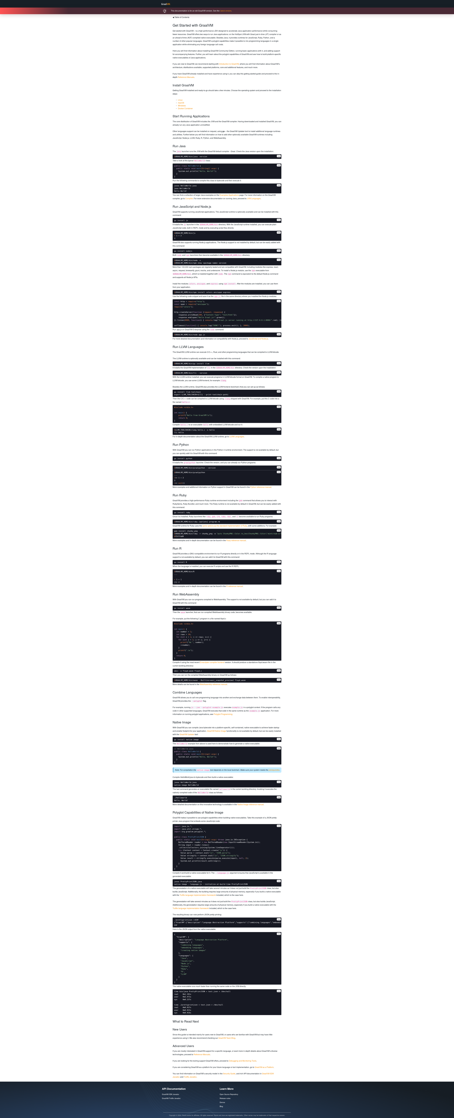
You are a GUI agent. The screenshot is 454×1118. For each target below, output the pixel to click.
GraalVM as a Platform (264, 1067)
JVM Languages (254, 198)
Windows (182, 105)
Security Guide (229, 1073)
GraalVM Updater (187, 734)
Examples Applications (229, 195)
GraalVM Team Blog (226, 1038)
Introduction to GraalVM (229, 63)
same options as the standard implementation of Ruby (224, 525)
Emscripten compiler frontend (212, 662)
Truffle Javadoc (190, 1076)
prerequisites (274, 770)
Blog (221, 1106)
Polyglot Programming (223, 714)
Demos (222, 1102)
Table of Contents (181, 17)
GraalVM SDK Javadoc (170, 1094)
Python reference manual (260, 487)
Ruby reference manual (236, 540)
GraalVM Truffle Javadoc (171, 1098)
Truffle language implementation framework (198, 895)
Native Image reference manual (250, 804)
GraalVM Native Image (216, 731)
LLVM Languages (236, 436)
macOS (181, 102)
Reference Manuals (186, 77)
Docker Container (185, 108)
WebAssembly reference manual (213, 684)
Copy (278, 156)
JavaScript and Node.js (258, 338)
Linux (180, 100)
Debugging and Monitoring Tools (242, 1060)
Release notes (225, 1098)
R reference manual (234, 586)
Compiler (189, 198)
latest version (225, 11)
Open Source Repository (229, 1094)
